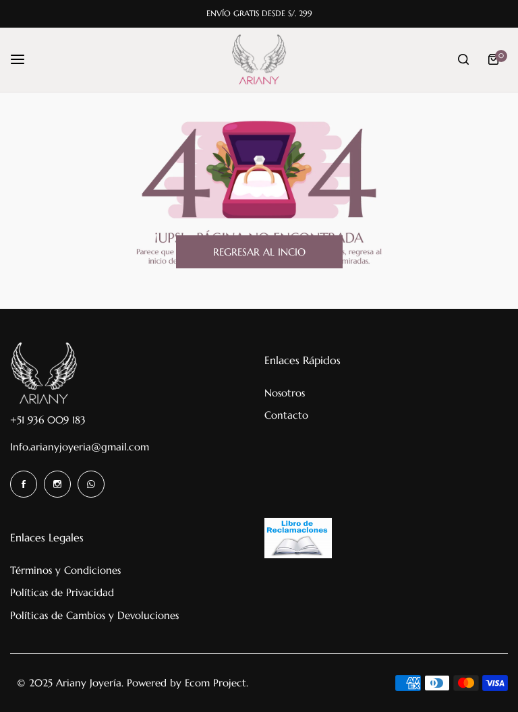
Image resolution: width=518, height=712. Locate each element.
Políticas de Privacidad (62, 592)
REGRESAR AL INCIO (259, 251)
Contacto (286, 415)
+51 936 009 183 (48, 419)
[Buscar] (463, 59)
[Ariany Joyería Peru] (259, 59)
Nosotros (284, 392)
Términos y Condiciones (65, 570)
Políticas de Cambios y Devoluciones (94, 615)
